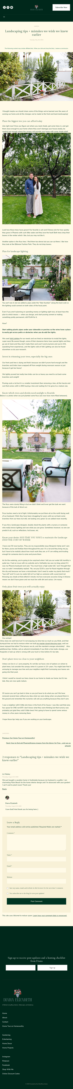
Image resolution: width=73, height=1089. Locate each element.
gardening (5, 733)
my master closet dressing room (49, 643)
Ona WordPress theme (42, 1084)
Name (9, 855)
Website (9, 877)
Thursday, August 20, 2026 (10, 777)
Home (4, 1013)
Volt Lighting (15, 338)
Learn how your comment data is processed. (50, 915)
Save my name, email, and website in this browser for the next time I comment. (36, 888)
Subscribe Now (61, 7)
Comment (11, 833)
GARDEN (36, 26)
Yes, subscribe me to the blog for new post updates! (26, 893)
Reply (4, 789)
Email (9, 866)
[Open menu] (4, 17)
